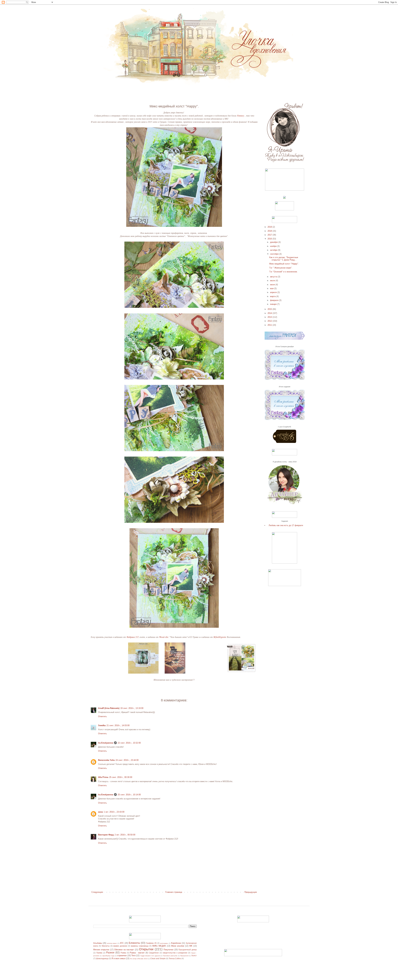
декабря (274, 242)
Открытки (146, 949)
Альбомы (97, 943)
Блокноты (134, 943)
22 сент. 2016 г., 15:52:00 (129, 743)
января (273, 304)
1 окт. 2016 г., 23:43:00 (114, 812)
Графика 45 (151, 943)
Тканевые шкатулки (170, 956)
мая (272, 288)
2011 (270, 325)
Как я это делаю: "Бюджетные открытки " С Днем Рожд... (283, 258)
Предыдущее (250, 892)
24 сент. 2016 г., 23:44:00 (127, 760)
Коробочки (176, 943)
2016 (270, 239)
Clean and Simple (158, 958)
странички (122, 955)
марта (273, 296)
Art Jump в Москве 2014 (139, 958)
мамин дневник (120, 946)
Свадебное (154, 953)
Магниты (106, 946)
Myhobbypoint (219, 637)
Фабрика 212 (133, 637)
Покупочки (168, 949)
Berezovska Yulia (106, 760)
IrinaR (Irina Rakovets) (108, 708)
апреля (273, 292)
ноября (273, 246)
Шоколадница (102, 958)
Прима (99, 953)
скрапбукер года (108, 956)
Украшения (184, 956)
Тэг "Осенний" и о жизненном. (283, 271)
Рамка (123, 953)
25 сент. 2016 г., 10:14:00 (129, 794)
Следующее (97, 892)
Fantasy (240, 115)
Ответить (102, 716)
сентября (274, 254)
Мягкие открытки (101, 949)
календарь (164, 943)
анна (100, 812)
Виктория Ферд (106, 835)
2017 (270, 235)
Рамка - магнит (137, 953)
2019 (270, 227)
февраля (274, 300)
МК (190, 946)
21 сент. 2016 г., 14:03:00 (118, 725)
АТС (122, 943)
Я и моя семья (118, 958)
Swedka (102, 725)
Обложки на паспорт (124, 949)
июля (273, 280)
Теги (133, 955)
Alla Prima (103, 777)
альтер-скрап (112, 943)
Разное (110, 952)
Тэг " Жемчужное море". (280, 268)
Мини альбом (177, 946)
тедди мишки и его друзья (150, 956)
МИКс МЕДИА (159, 946)
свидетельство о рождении (175, 953)
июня (272, 284)
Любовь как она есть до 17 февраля (286, 525)
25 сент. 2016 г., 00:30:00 (120, 777)
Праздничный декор (187, 950)
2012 (270, 321)
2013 (270, 317)
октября (274, 250)
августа (274, 276)
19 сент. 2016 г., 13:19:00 (131, 708)
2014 (270, 313)
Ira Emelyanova (105, 743)
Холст (194, 955)
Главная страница (173, 892)
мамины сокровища (139, 946)
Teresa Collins (175, 958)
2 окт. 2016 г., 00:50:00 (125, 835)
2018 (270, 231)
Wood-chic (164, 637)
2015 (270, 309)
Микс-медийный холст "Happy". (284, 264)
